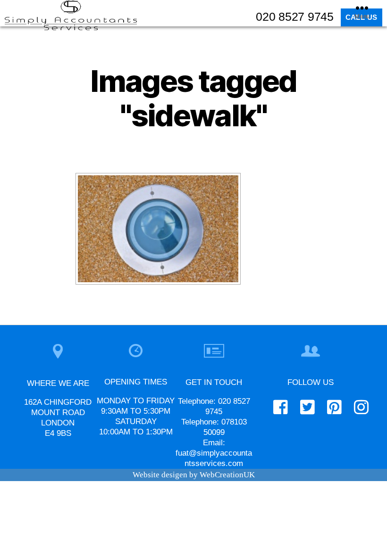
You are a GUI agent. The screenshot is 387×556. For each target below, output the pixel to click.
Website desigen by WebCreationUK (194, 474)
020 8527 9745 (295, 16)
